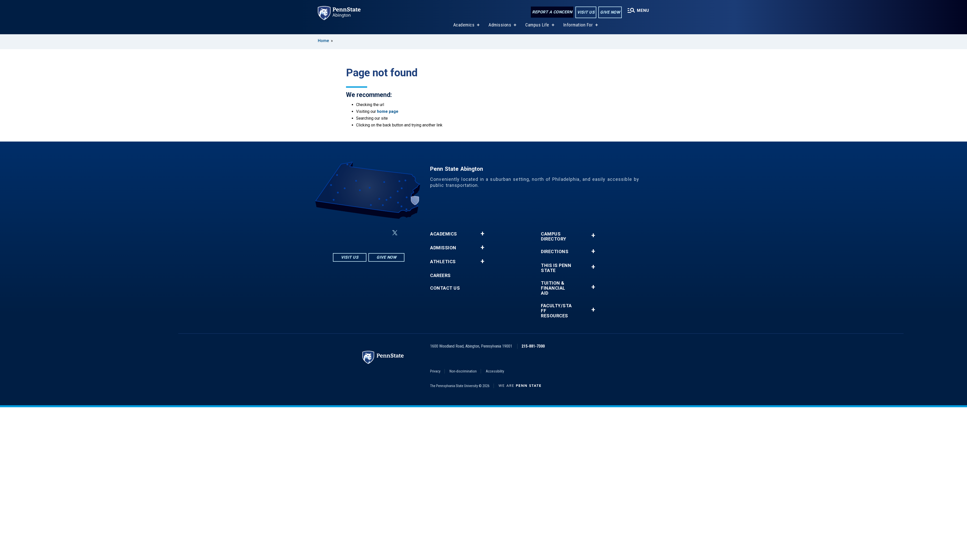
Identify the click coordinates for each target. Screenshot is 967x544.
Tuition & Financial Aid (553, 288)
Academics (464, 24)
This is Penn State (556, 268)
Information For (578, 24)
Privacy (435, 371)
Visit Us (586, 12)
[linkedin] (369, 233)
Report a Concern (552, 12)
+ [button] (482, 234)
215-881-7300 (533, 346)
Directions (554, 251)
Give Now (610, 12)
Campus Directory (553, 236)
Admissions (500, 24)
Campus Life (537, 24)
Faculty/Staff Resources (556, 310)
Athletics (443, 261)
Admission (443, 247)
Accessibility (495, 371)
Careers (440, 275)
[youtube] (382, 233)
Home (323, 40)
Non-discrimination (463, 371)
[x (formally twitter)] (394, 233)
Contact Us (445, 288)
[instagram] (343, 233)
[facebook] (356, 233)
